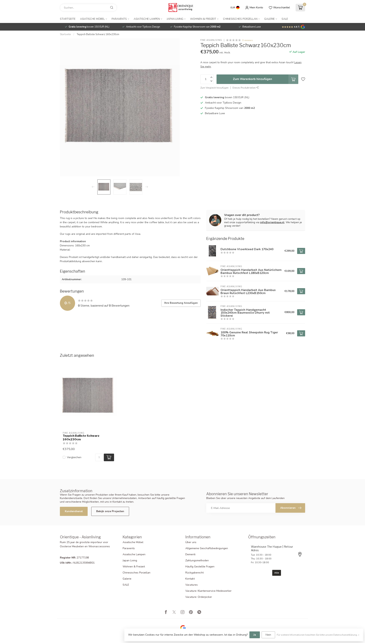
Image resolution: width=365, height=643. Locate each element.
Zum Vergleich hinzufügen (214, 87)
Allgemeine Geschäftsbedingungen (206, 548)
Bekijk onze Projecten (110, 511)
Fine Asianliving (211, 40)
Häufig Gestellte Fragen (199, 566)
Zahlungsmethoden (197, 560)
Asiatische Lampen (147, 19)
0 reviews (247, 40)
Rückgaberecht (194, 572)
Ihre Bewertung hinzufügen (181, 303)
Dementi (190, 554)
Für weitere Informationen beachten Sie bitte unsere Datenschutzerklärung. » (318, 634)
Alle (276, 572)
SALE (285, 19)
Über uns (190, 542)
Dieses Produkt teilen (244, 87)
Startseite (67, 19)
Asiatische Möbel (92, 19)
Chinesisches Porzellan (240, 19)
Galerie (269, 19)
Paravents (119, 19)
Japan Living (175, 19)
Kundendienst (74, 511)
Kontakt (190, 579)
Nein (268, 635)
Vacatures (191, 585)
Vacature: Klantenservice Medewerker (208, 591)
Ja (254, 635)
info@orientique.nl (272, 222)
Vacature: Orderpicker (198, 597)
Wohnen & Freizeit (203, 19)
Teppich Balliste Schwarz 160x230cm (98, 34)
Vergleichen (74, 457)
